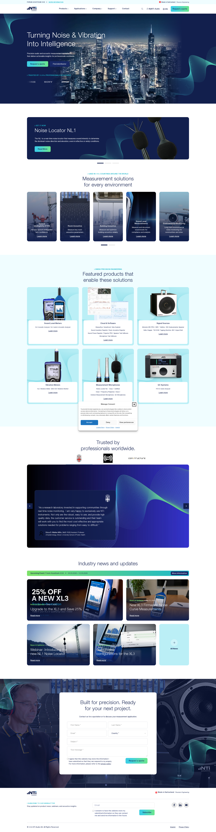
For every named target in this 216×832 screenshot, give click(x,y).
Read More (42, 149)
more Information (56, 2)
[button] (134, 404)
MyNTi (154, 9)
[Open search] (142, 9)
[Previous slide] (30, 506)
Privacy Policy (110, 427)
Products (63, 9)
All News (174, 649)
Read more (35, 616)
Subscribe (147, 813)
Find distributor (59, 64)
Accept (89, 422)
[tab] (100, 163)
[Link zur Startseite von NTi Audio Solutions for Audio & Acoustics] (31, 9)
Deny (108, 422)
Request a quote (37, 64)
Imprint (117, 427)
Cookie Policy (100, 427)
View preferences (126, 422)
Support (111, 9)
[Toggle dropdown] (68, 9)
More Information (179, 573)
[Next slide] (186, 506)
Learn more (42, 237)
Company (96, 9)
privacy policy (106, 764)
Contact (125, 9)
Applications (79, 9)
